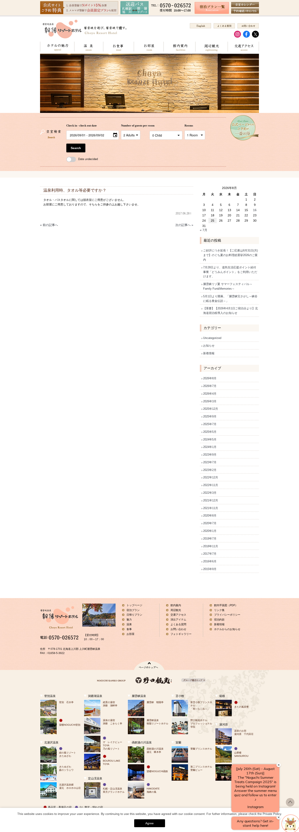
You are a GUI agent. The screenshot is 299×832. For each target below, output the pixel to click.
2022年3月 (209, 492)
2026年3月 (209, 401)
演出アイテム (178, 619)
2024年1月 (209, 447)
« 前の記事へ (49, 225)
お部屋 (149, 47)
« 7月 (203, 230)
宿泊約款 (219, 619)
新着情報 (209, 353)
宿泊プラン (133, 610)
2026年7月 (209, 386)
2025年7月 (209, 424)
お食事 (118, 47)
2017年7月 (209, 553)
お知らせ (209, 345)
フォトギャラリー (181, 634)
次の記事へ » (184, 225)
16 (255, 210)
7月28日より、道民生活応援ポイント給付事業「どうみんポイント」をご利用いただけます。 (230, 272)
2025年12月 (210, 408)
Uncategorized (212, 338)
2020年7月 (209, 523)
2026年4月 (209, 393)
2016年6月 (209, 561)
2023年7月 (209, 462)
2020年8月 (209, 515)
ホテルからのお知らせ (227, 629)
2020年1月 (209, 531)
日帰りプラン (134, 614)
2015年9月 (209, 569)
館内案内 (179, 47)
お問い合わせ (178, 629)
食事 (129, 629)
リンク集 (219, 610)
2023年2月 (209, 470)
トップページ (134, 605)
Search (76, 148)
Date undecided (88, 159)
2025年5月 (209, 431)
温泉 (88, 47)
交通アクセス (243, 47)
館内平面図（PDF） (226, 605)
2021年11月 (210, 508)
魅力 (129, 619)
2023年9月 (209, 454)
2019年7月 (209, 538)
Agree (149, 823)
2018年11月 (210, 546)
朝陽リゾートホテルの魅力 (57, 47)
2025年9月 (209, 416)
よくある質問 (178, 624)
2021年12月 (210, 500)
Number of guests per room (134, 125)
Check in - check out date (81, 125)
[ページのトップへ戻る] (290, 805)
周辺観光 (211, 47)
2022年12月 (210, 477)
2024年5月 (209, 439)
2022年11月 (210, 485)
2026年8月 (209, 378)
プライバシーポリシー (227, 614)
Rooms (189, 125)
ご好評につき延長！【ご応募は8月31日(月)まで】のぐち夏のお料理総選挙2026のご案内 (230, 255)
